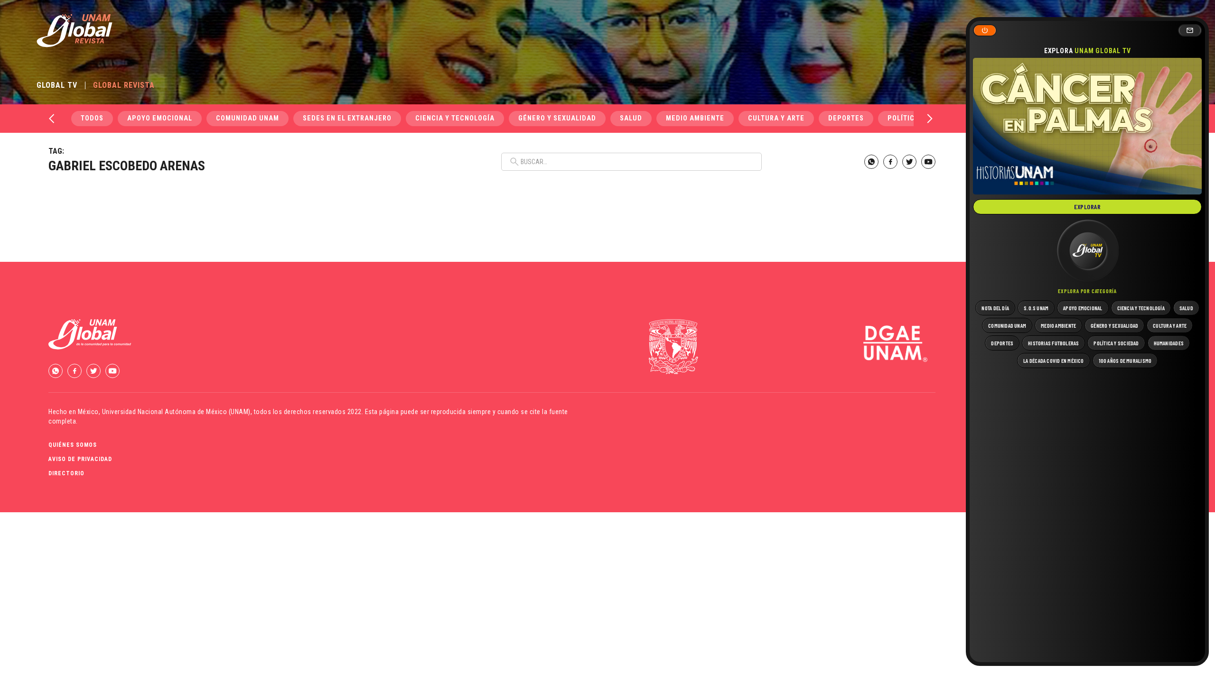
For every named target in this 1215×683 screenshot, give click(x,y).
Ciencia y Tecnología (455, 118)
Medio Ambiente (695, 118)
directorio (66, 473)
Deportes (846, 118)
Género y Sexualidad (557, 118)
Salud (631, 118)
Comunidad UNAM (247, 118)
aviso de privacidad (80, 459)
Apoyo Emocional (159, 118)
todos (92, 118)
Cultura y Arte (776, 118)
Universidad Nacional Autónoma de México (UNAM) (176, 411)
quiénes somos (72, 445)
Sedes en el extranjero (347, 118)
